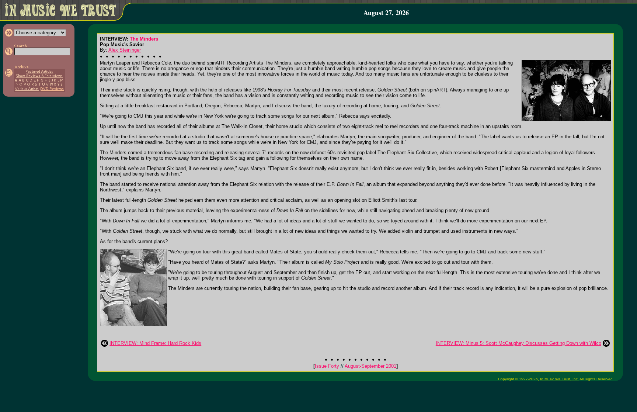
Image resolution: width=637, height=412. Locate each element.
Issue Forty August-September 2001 (355, 366)
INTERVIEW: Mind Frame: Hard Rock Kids (155, 343)
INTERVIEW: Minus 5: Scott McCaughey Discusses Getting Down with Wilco (518, 343)
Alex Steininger (124, 50)
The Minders (144, 39)
